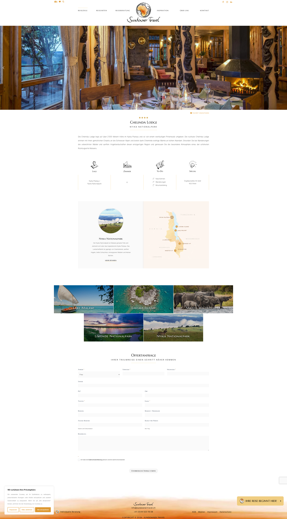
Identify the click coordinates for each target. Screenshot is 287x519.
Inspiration (163, 11)
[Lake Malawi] (83, 299)
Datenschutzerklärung (95, 460)
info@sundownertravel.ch (143, 508)
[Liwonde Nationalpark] (113, 327)
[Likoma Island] (143, 299)
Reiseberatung (123, 11)
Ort (146, 391)
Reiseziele (83, 11)
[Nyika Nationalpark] (173, 327)
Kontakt (204, 11)
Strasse (80, 381)
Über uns (184, 11)
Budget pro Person (151, 421)
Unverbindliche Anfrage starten (143, 471)
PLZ (79, 391)
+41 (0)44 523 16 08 (143, 512)
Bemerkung (82, 434)
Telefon (81, 401)
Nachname (171, 369)
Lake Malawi (83, 308)
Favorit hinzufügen (200, 113)
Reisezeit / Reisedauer (152, 411)
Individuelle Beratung (70, 512)
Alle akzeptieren (43, 510)
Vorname (126, 369)
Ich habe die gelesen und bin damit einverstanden (102, 460)
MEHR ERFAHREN (110, 260)
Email (147, 401)
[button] (3, 68)
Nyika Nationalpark (173, 336)
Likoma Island (143, 308)
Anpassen (13, 510)
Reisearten (101, 11)
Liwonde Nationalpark (113, 336)
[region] (29, 500)
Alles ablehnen (27, 510)
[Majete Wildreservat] (203, 299)
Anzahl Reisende (84, 421)
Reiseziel (81, 411)
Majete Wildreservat (203, 308)
